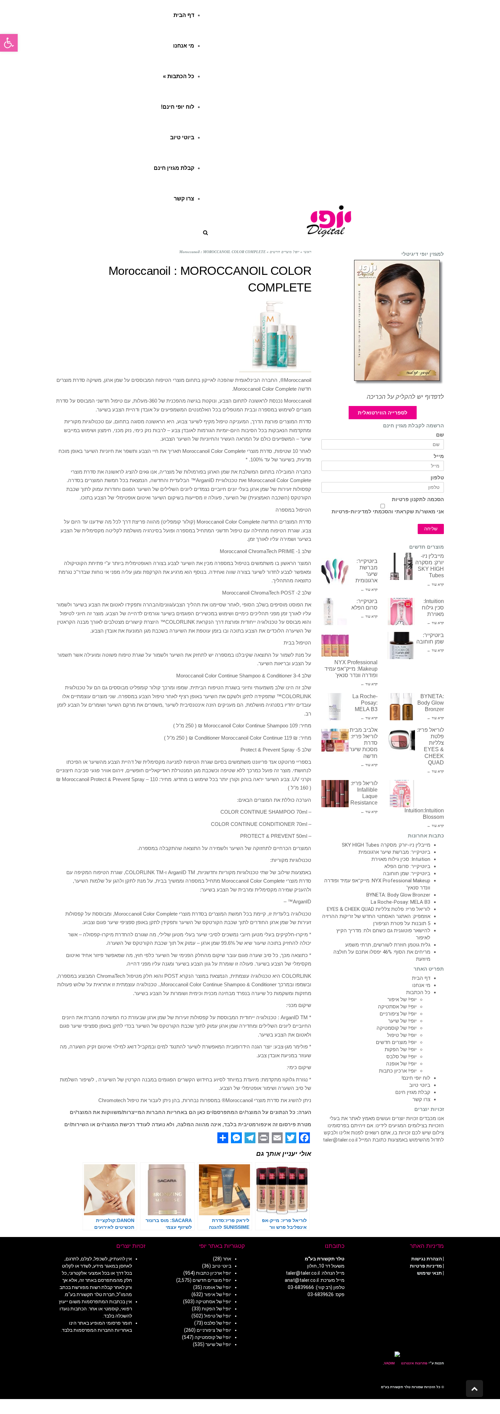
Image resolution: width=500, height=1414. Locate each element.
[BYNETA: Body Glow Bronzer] (401, 706)
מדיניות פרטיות (426, 1266)
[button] (9, 43)
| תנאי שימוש (430, 1273)
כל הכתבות (418, 992)
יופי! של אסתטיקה (397, 1007)
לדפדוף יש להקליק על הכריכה (405, 396)
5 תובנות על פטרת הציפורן (401, 923)
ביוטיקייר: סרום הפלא (407, 866)
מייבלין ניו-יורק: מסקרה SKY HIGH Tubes (386, 845)
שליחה (430, 528)
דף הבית (421, 978)
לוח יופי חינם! (415, 1078)
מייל (439, 456)
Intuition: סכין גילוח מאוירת (433, 607)
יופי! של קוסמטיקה (397, 1028)
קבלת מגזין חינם (412, 1092)
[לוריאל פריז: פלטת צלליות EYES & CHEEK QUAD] (401, 740)
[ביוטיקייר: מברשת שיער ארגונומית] (335, 571)
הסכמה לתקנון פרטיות (418, 499)
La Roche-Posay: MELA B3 (365, 702)
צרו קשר (421, 1099)
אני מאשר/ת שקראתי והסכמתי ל (388, 512)
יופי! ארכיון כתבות (398, 1071)
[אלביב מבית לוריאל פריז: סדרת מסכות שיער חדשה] (335, 740)
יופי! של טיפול (402, 1035)
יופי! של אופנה (401, 1064)
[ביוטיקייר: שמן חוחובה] (401, 645)
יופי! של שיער (402, 1021)
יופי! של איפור (402, 999)
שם (440, 435)
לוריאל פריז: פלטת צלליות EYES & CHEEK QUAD (378, 909)
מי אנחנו (421, 985)
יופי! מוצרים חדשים (396, 1042)
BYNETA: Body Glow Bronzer (430, 702)
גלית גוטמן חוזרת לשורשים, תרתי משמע (387, 945)
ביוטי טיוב (419, 1085)
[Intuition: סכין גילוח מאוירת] (401, 611)
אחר (227, 1258)
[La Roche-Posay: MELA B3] (335, 706)
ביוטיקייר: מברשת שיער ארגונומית (394, 852)
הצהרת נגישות (426, 1258)
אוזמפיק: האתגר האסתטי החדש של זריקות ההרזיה (376, 916)
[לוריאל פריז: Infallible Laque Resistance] (335, 793)
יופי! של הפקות (401, 1049)
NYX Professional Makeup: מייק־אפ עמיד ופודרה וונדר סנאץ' (351, 668)
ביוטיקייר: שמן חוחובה (406, 873)
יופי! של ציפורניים (398, 1014)
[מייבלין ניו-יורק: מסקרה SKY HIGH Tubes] (401, 566)
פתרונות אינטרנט (414, 1363)
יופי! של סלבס (401, 1057)
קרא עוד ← (435, 584)
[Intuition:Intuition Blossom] (401, 793)
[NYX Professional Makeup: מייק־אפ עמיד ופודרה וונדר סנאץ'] (335, 645)
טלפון (437, 477)
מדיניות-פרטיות (350, 512)
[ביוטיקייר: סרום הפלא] (335, 611)
